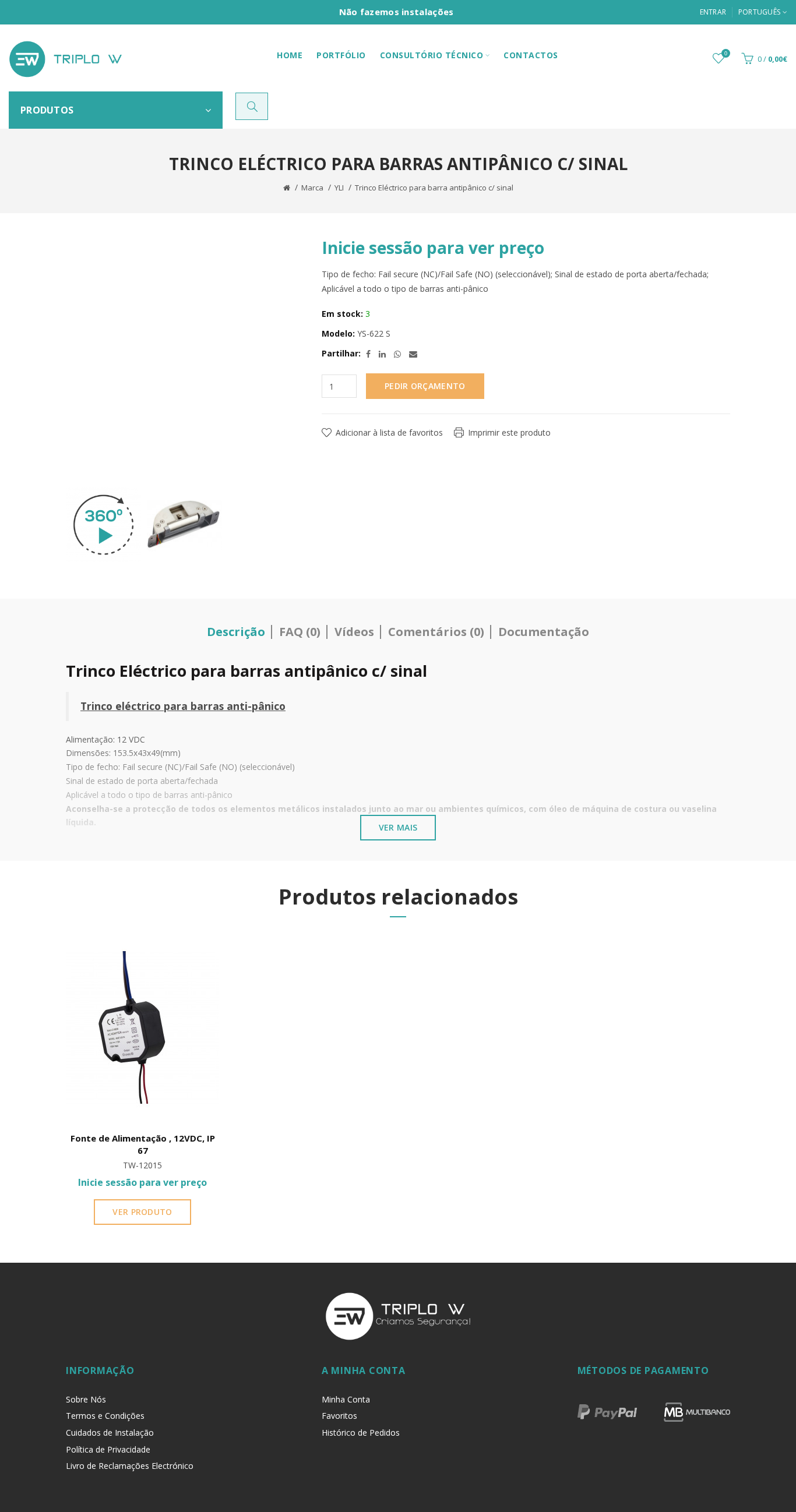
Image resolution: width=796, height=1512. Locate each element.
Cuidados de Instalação (110, 1432)
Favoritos (339, 1415)
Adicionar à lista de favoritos (389, 432)
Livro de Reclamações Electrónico (129, 1465)
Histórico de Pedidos (361, 1432)
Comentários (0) (436, 632)
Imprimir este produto (509, 432)
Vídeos (354, 632)
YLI (339, 187)
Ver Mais (398, 827)
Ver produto (142, 1211)
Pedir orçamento (425, 385)
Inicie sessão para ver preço (433, 247)
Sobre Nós (86, 1399)
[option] (103, 524)
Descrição (236, 632)
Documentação (543, 632)
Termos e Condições (105, 1415)
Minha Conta (346, 1399)
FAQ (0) (299, 632)
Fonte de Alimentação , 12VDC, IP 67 (143, 1144)
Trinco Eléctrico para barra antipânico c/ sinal (434, 187)
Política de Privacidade (108, 1449)
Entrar (713, 12)
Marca (312, 187)
